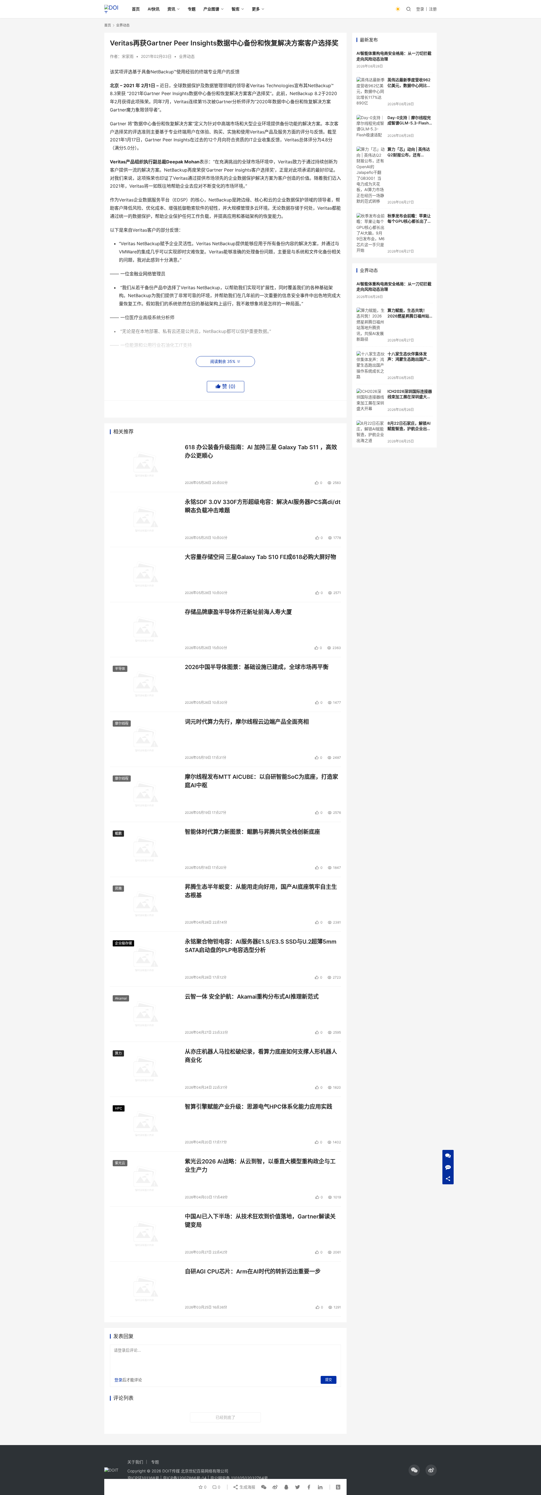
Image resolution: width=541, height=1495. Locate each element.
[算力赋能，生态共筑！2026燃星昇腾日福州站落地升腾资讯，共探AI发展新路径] (370, 325)
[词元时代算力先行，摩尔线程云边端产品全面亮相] (144, 739)
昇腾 (118, 888)
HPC (118, 1108)
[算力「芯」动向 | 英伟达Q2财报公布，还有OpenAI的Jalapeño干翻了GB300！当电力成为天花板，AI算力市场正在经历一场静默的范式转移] (370, 175)
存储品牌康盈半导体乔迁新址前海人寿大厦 (238, 612)
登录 (420, 8)
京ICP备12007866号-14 (185, 1478)
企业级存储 (123, 943)
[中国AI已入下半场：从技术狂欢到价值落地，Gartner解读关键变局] (144, 1234)
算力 (118, 1053)
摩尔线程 (121, 723)
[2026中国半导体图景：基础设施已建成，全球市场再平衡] (144, 684)
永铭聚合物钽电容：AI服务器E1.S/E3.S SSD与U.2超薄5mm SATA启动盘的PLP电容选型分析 (260, 945)
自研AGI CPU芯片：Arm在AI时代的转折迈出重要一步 (253, 1271)
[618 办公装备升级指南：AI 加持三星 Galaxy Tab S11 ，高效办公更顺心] (144, 464)
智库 (236, 8)
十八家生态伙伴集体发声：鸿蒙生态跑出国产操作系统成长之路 (409, 359)
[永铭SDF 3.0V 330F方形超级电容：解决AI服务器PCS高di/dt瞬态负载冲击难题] (144, 519)
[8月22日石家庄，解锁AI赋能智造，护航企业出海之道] (370, 432)
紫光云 (120, 1163)
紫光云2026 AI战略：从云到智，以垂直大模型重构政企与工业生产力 (260, 1165)
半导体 (120, 669)
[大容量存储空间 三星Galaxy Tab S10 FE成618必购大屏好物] (144, 574)
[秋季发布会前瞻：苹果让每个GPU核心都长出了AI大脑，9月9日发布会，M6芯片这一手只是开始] (370, 233)
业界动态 (187, 56)
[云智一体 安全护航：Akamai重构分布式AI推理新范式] (144, 1014)
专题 (192, 8)
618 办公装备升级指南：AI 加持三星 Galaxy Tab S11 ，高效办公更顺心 (261, 451)
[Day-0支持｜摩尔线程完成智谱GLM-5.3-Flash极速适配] (370, 126)
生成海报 (246, 1487)
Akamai (121, 998)
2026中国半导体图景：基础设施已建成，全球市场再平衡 (257, 667)
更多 (256, 8)
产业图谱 (211, 8)
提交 (328, 1380)
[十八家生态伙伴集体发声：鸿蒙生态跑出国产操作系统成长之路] (370, 365)
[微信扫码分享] (264, 1487)
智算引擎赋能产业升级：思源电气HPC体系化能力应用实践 (258, 1106)
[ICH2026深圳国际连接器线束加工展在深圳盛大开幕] (370, 400)
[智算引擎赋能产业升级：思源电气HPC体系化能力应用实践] (144, 1124)
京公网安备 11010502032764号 (239, 1478)
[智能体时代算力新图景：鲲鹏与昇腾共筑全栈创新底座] (144, 849)
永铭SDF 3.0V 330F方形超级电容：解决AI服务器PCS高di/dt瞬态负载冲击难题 (263, 506)
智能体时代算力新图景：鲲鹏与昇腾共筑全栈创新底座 (252, 831)
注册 (433, 8)
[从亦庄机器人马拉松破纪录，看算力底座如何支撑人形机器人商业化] (144, 1069)
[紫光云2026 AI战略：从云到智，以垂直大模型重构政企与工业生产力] (144, 1179)
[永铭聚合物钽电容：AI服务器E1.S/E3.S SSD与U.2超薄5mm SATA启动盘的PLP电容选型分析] (144, 959)
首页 (136, 8)
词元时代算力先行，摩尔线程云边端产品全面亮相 (247, 721)
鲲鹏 (118, 833)
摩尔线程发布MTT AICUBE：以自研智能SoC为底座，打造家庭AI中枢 (261, 780)
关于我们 (135, 1461)
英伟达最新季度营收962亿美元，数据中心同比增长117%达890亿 (409, 85)
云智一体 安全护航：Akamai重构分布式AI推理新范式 (252, 996)
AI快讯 (153, 8)
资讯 (171, 8)
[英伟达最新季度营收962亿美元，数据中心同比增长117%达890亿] (370, 91)
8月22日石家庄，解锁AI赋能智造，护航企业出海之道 (409, 429)
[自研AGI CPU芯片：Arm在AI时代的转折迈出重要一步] (144, 1289)
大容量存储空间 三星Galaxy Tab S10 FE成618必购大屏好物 (260, 557)
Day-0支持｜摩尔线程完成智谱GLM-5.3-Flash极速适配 (409, 123)
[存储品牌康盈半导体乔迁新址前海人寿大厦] (144, 629)
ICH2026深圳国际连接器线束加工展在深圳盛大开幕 (409, 397)
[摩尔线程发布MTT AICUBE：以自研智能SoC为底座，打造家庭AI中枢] (144, 794)
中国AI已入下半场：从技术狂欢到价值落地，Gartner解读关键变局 (260, 1220)
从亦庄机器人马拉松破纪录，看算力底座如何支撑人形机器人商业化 (261, 1055)
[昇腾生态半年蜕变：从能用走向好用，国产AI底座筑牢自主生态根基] (144, 904)
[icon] (414, 1470)
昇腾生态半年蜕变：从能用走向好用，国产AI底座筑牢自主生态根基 (261, 891)
